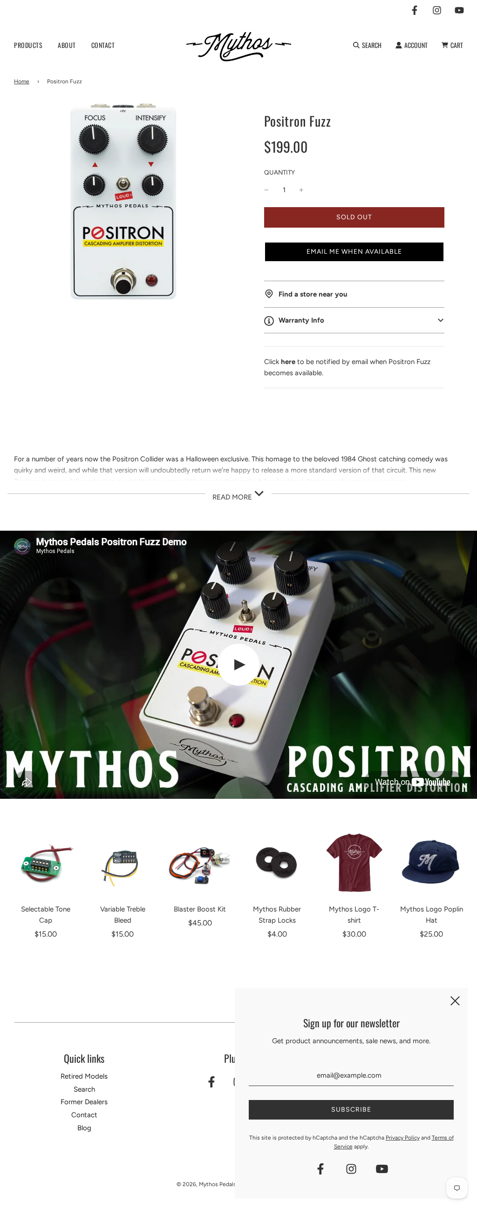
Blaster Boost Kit (200, 909)
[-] (266, 190)
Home (21, 81)
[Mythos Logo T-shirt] (354, 863)
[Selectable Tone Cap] (45, 863)
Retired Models (84, 1076)
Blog (84, 1128)
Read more (233, 497)
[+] (301, 190)
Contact (84, 1115)
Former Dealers (84, 1102)
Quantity (279, 172)
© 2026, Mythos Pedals (206, 1184)
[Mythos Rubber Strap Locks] (277, 863)
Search (84, 1089)
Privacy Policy (403, 1137)
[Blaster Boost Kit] (200, 863)
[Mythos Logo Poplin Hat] (431, 863)
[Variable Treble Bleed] (123, 863)
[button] (354, 252)
